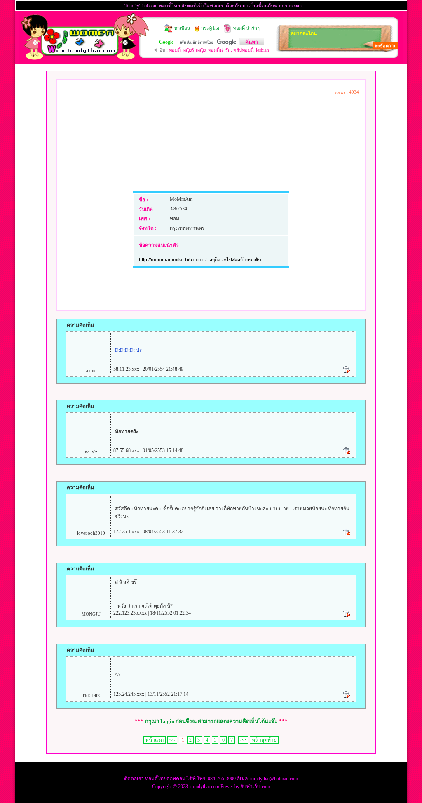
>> (243, 740)
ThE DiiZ (91, 695)
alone (91, 370)
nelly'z (91, 451)
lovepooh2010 (91, 532)
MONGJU (91, 614)
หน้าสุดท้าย (264, 740)
